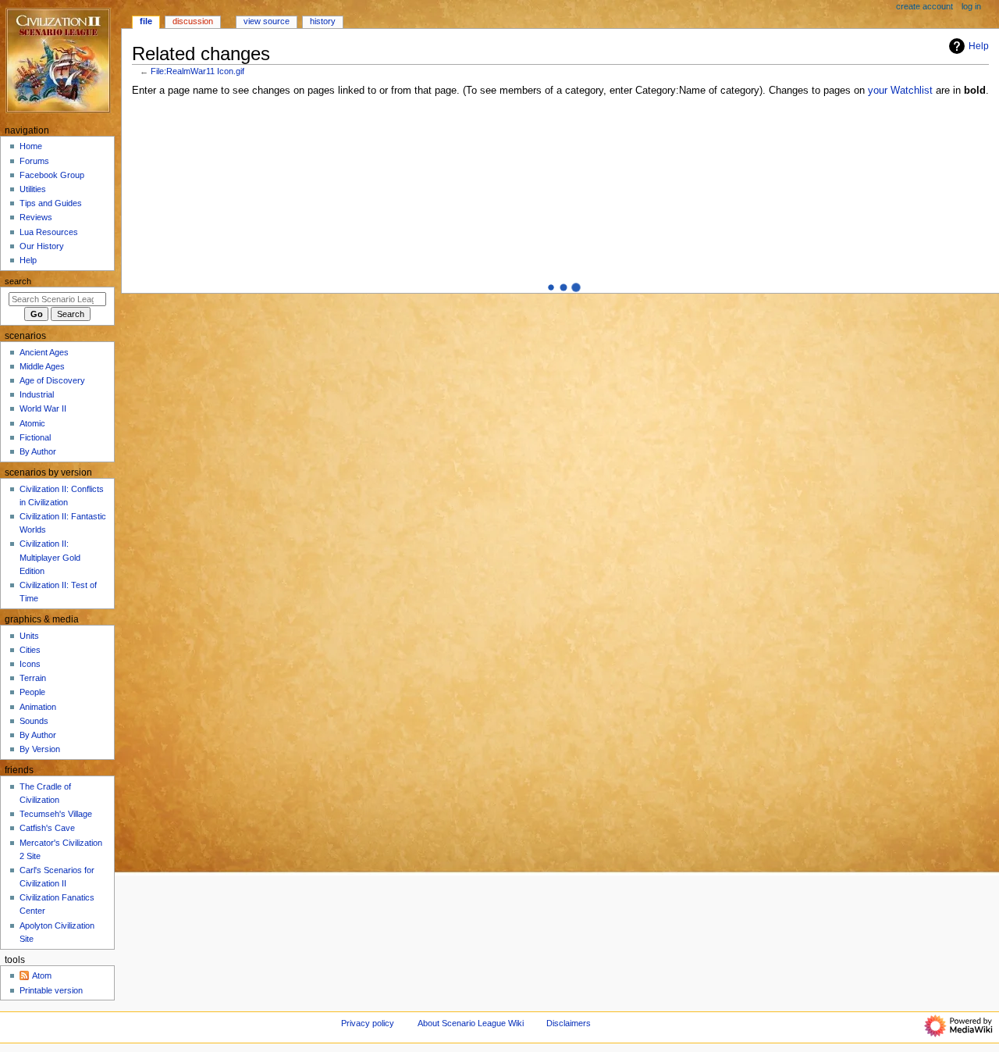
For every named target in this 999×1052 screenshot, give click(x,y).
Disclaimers (568, 1023)
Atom (42, 975)
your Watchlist (900, 90)
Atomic (32, 423)
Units (29, 635)
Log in (971, 6)
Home (31, 146)
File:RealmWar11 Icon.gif (197, 71)
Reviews (36, 217)
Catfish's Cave (47, 828)
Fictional (35, 437)
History (323, 21)
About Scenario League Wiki (471, 1023)
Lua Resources (49, 232)
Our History (42, 246)
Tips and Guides (51, 203)
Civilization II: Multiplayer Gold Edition (50, 557)
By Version (40, 749)
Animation (38, 706)
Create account (924, 6)
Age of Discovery (52, 380)
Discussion (192, 21)
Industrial (37, 394)
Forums (34, 161)
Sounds (34, 721)
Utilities (33, 189)
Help (979, 46)
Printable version (51, 990)
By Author (38, 451)
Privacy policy (367, 1023)
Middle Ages (42, 366)
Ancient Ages (44, 352)
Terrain (33, 678)
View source (267, 21)
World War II (43, 408)
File (146, 21)
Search (18, 281)
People (32, 692)
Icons (30, 664)
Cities (30, 649)
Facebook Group (52, 175)
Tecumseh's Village (56, 813)
